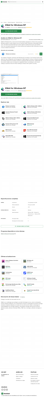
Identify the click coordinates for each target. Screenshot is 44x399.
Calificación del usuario (22, 27)
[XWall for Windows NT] (2, 26)
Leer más (41, 39)
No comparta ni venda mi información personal (35, 381)
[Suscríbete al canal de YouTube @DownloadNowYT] (7, 390)
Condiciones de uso (34, 376)
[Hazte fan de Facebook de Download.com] (2, 390)
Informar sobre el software (23, 226)
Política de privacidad (34, 374)
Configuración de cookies (35, 383)
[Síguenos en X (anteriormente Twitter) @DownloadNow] (5, 390)
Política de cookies (34, 378)
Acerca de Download (19, 374)
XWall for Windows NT (15, 25)
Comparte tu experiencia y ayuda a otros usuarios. (31, 34)
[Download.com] (4, 2)
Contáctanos (18, 378)
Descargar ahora (12, 31)
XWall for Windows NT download (7, 233)
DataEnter (23, 296)
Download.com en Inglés (20, 380)
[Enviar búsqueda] (9, 2)
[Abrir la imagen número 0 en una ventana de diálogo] (10, 79)
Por (7, 27)
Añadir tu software (19, 376)
